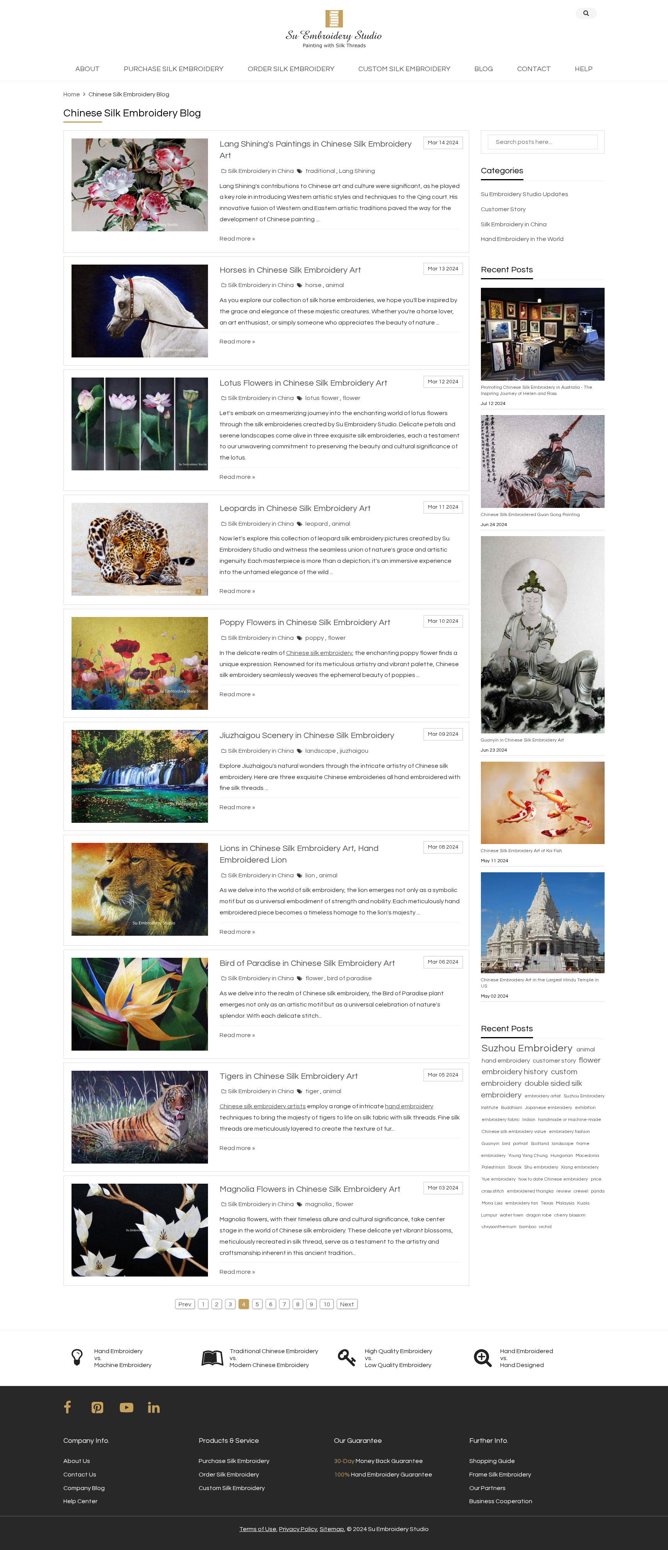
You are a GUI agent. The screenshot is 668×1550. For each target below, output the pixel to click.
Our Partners (487, 1488)
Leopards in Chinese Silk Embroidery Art (295, 508)
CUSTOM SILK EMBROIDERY (404, 69)
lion (310, 875)
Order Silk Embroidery (229, 1474)
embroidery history (515, 1072)
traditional (320, 171)
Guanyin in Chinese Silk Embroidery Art (522, 740)
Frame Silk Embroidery (500, 1474)
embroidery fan (522, 1203)
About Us (76, 1461)
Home (71, 94)
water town (512, 1215)
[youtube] (133, 1410)
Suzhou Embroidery (528, 1048)
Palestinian (494, 1167)
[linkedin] (161, 1410)
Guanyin (491, 1143)
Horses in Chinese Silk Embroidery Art (290, 270)
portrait (521, 1143)
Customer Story (503, 209)
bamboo (528, 1226)
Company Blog (84, 1488)
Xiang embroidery (580, 1167)
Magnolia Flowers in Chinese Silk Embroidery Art (310, 1189)
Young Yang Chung (528, 1155)
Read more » (237, 239)
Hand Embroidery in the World (522, 239)
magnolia (319, 1204)
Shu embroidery (541, 1167)
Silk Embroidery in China (261, 171)
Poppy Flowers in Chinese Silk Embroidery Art (305, 622)
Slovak (515, 1167)
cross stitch (493, 1191)
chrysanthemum (500, 1226)
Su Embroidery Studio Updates (524, 194)
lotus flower (322, 398)
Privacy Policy (298, 1529)
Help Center (80, 1501)
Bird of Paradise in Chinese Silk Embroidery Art (307, 963)
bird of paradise (349, 978)
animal (334, 285)
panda (598, 1191)
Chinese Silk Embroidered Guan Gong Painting (530, 514)
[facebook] (76, 1410)
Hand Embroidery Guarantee (383, 1474)
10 (326, 1304)
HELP (584, 69)
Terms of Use (257, 1529)
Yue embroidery (499, 1179)
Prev (185, 1304)
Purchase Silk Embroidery (234, 1461)
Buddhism (512, 1107)
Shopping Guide (492, 1461)
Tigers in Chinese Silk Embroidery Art (289, 1076)
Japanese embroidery (549, 1107)
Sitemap (332, 1529)
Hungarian (562, 1155)
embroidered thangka (531, 1191)
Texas (547, 1203)
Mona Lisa (493, 1203)
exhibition (585, 1107)
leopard (317, 524)
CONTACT (534, 69)
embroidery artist (543, 1096)
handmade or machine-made (569, 1119)
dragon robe (539, 1215)
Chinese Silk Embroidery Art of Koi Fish (521, 850)
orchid (545, 1226)
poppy (315, 638)
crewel (582, 1191)
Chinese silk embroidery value (514, 1131)
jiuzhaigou (354, 751)
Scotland (540, 1143)
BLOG (483, 69)
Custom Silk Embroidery (232, 1488)
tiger (312, 1091)
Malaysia (566, 1203)
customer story (555, 1061)
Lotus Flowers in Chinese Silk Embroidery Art (303, 383)
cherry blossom (570, 1215)
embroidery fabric (501, 1119)
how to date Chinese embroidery (553, 1179)
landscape (321, 751)
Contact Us (79, 1474)
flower (351, 398)
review (564, 1191)
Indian (529, 1119)
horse (314, 285)
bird (506, 1143)
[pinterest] (105, 1410)
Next (347, 1304)
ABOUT (87, 69)
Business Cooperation (500, 1501)
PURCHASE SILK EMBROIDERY (173, 69)
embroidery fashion (569, 1131)
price (596, 1179)
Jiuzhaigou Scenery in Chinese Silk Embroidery (307, 735)
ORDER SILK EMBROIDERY (291, 69)
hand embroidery (506, 1061)
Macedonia (587, 1155)
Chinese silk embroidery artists (263, 1106)
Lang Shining (357, 171)
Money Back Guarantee (378, 1461)
